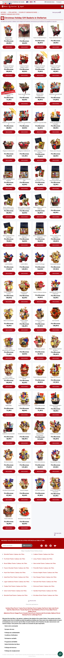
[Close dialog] (60, 309)
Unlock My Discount (17, 345)
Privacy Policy (18, 340)
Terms (24, 340)
